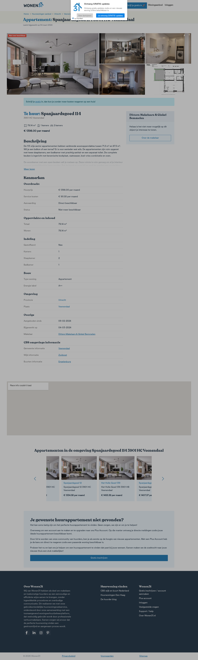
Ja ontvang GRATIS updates (110, 15)
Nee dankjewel (84, 15)
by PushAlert (78, 18)
